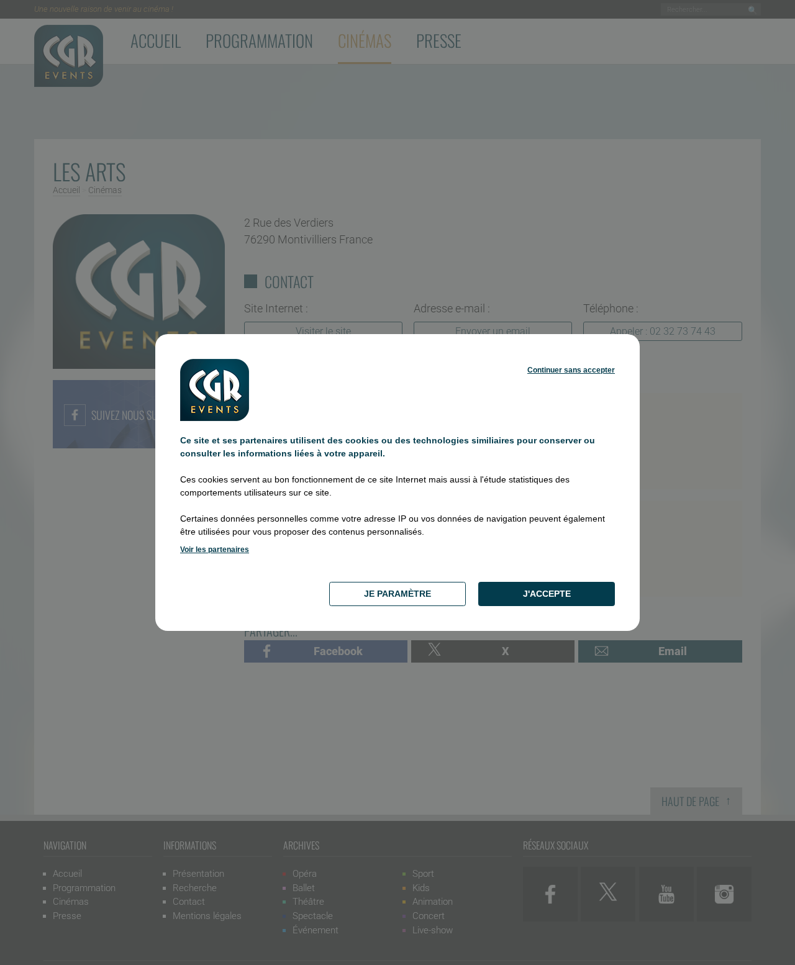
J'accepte (547, 594)
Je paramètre (397, 594)
